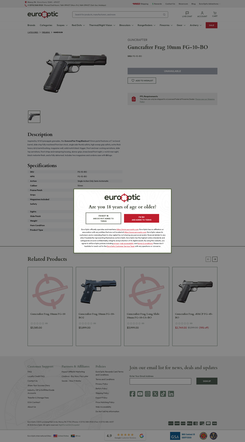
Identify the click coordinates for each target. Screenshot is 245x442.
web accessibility (126, 243)
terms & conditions (145, 243)
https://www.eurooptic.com (128, 229)
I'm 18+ (141, 218)
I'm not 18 (103, 218)
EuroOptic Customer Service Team (121, 246)
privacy (116, 243)
